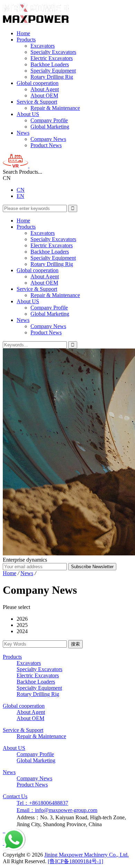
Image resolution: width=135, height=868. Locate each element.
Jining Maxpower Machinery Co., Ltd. (86, 855)
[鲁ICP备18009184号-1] (75, 861)
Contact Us (15, 796)
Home (23, 33)
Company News (48, 139)
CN (21, 190)
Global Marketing (49, 127)
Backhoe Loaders (49, 64)
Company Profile (49, 120)
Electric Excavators (51, 58)
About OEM (44, 95)
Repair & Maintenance (55, 108)
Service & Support (37, 102)
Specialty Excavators (53, 52)
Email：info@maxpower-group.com (57, 810)
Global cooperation (37, 83)
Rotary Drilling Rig (51, 77)
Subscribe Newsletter (92, 566)
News (23, 133)
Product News (46, 145)
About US (28, 114)
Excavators (42, 46)
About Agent (44, 89)
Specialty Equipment (53, 71)
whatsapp (13, 831)
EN (20, 196)
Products (26, 39)
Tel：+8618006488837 (42, 803)
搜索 (75, 644)
